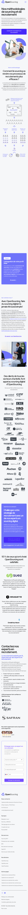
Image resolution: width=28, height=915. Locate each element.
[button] (25, 2)
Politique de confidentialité (7, 896)
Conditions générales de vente (8, 902)
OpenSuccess (4, 863)
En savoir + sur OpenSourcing (13, 336)
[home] (9, 2)
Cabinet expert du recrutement (18, 319)
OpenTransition (5, 866)
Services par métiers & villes (8, 851)
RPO (2, 844)
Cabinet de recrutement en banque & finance (12, 885)
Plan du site (4, 908)
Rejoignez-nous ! (5, 819)
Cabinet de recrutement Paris (8, 875)
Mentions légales (5, 899)
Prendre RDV (4, 829)
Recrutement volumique (7, 846)
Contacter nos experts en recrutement (14, 31)
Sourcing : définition (6, 821)
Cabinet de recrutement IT (7, 877)
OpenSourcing (4, 860)
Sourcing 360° (4, 838)
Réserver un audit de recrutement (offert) (14, 539)
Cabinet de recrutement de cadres (9, 880)
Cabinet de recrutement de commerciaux (11, 883)
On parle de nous (5, 827)
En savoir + (13, 280)
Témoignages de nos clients (8, 824)
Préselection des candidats (7, 841)
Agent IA (3, 849)
